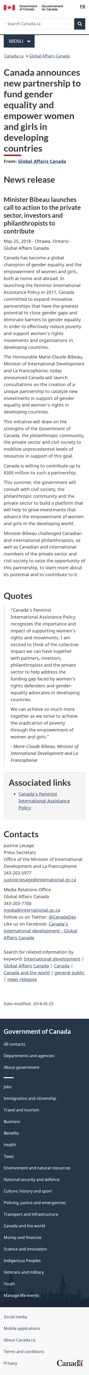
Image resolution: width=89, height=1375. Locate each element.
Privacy (10, 1363)
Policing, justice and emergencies (35, 1202)
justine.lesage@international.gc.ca (40, 880)
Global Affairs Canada (49, 56)
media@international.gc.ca (32, 910)
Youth (9, 1283)
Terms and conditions (24, 1351)
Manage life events (21, 1295)
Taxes (9, 1156)
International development (52, 959)
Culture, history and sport (28, 1191)
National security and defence (32, 1179)
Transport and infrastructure (31, 1214)
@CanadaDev (62, 917)
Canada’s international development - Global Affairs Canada (40, 931)
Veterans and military (24, 1272)
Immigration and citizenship (30, 1098)
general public (70, 973)
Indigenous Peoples (22, 1260)
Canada (61, 966)
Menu (17, 41)
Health (10, 1144)
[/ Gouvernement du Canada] (33, 7)
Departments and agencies (29, 1055)
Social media (15, 1317)
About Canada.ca (19, 1340)
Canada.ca (13, 56)
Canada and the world (27, 973)
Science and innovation (25, 1249)
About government (21, 1067)
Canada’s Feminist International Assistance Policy (44, 801)
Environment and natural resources (37, 1168)
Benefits (11, 1133)
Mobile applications (22, 1328)
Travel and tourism (21, 1110)
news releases (22, 979)
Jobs (8, 1086)
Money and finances (23, 1237)
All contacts (14, 1044)
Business (12, 1121)
